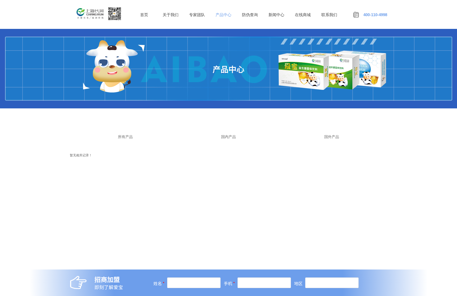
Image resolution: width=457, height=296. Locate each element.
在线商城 (303, 15)
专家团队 (197, 15)
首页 (144, 15)
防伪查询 (250, 15)
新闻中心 (276, 15)
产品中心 (223, 15)
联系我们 (329, 15)
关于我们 (171, 15)
